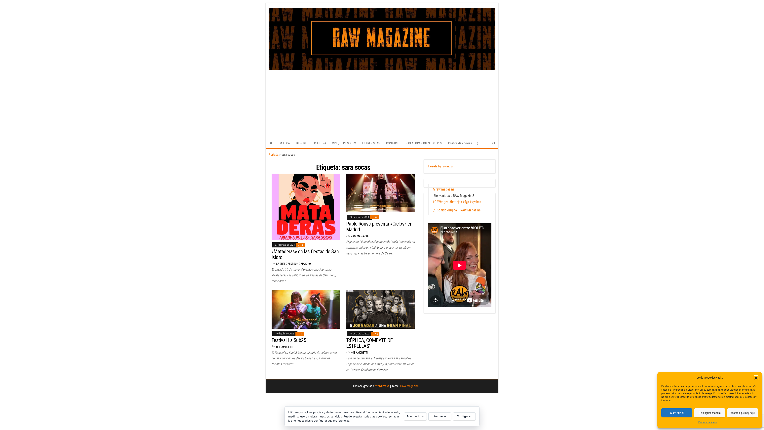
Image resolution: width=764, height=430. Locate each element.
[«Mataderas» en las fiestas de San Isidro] (306, 206)
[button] (756, 378)
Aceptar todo (415, 416)
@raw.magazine (443, 189)
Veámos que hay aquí (742, 413)
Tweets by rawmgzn (440, 166)
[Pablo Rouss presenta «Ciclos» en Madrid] (380, 192)
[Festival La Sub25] (306, 309)
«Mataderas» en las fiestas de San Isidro (305, 254)
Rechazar (440, 416)
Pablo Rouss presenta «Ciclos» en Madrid (379, 227)
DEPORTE (302, 143)
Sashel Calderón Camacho (293, 263)
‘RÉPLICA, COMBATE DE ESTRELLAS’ (369, 343)
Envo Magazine (409, 386)
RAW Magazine (360, 236)
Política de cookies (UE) (463, 143)
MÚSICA (285, 143)
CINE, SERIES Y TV (344, 143)
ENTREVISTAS (371, 143)
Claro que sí (677, 413)
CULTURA (320, 143)
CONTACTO (393, 143)
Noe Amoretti (284, 347)
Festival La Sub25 (289, 340)
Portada (274, 154)
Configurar (464, 416)
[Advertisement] (382, 100)
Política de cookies (707, 422)
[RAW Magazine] (271, 143)
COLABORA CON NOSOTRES (424, 143)
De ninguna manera (710, 413)
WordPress (382, 386)
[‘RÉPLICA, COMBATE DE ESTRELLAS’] (380, 309)
